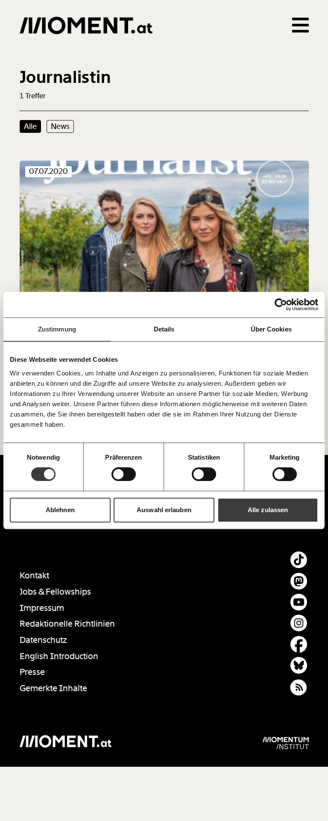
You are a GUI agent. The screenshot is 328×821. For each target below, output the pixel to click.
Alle (30, 126)
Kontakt (34, 575)
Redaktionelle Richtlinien (67, 624)
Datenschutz (43, 640)
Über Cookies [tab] (271, 329)
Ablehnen (60, 509)
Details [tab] (164, 329)
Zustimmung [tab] (57, 329)
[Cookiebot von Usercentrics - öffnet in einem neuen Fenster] (280, 304)
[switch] (123, 474)
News (60, 126)
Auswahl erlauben (164, 509)
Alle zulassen (268, 509)
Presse (32, 672)
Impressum (42, 608)
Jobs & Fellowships (55, 591)
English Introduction (59, 656)
